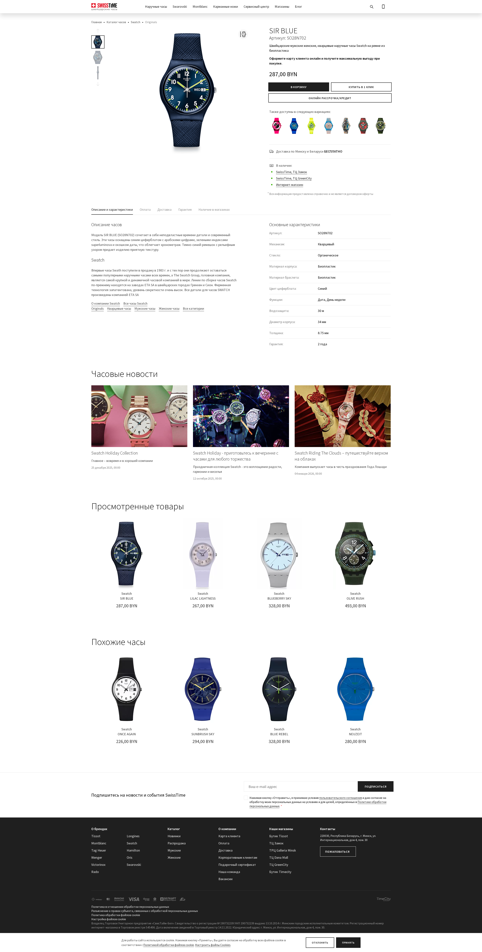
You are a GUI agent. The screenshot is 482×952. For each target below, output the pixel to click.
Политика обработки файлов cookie (115, 915)
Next (97, 83)
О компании (227, 829)
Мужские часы (144, 308)
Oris (129, 857)
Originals (97, 308)
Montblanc (200, 6)
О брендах (99, 829)
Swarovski (180, 6)
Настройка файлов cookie (108, 919)
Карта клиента (229, 836)
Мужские (174, 850)
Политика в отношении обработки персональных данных (130, 907)
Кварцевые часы (119, 308)
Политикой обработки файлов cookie (168, 945)
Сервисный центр (256, 6)
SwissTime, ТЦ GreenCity (294, 178)
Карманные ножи (225, 6)
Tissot (95, 836)
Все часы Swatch (135, 303)
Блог (298, 6)
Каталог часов (116, 22)
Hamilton (133, 850)
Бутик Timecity (280, 872)
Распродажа (177, 843)
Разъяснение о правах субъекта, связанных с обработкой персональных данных (144, 911)
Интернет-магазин (289, 184)
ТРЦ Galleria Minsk (282, 850)
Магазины (282, 6)
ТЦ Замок (276, 843)
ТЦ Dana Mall (278, 857)
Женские (174, 857)
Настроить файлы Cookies (212, 945)
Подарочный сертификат (237, 864)
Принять (348, 942)
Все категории (193, 308)
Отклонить (320, 942)
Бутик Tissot (278, 836)
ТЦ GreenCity (278, 864)
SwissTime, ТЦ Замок (291, 172)
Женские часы (169, 308)
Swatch (135, 22)
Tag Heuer (98, 850)
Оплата (223, 843)
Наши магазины (281, 829)
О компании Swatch (105, 303)
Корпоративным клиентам (237, 857)
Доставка (225, 850)
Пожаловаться (337, 851)
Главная (96, 22)
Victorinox (98, 864)
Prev (97, 30)
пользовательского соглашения (340, 798)
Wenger (96, 857)
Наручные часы (156, 6)
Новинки (174, 836)
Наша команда (229, 872)
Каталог (174, 829)
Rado (95, 872)
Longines (133, 836)
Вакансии (225, 879)
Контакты (327, 829)
